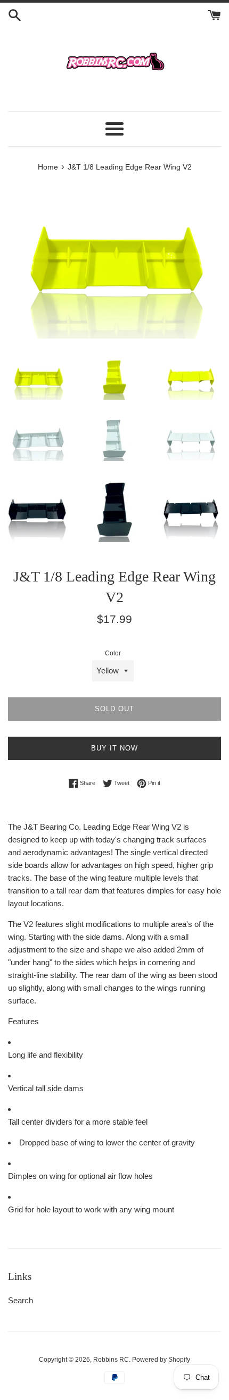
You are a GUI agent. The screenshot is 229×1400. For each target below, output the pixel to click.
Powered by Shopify (161, 1359)
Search (20, 1300)
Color (113, 653)
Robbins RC (111, 1359)
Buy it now (114, 748)
